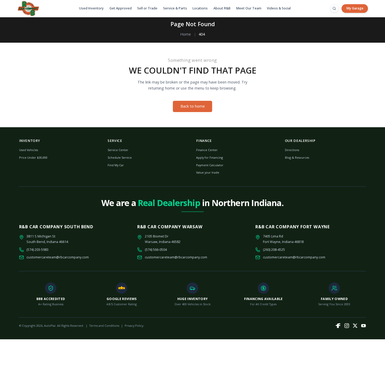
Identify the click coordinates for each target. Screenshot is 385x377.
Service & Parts (175, 8)
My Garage (354, 8)
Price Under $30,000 (33, 157)
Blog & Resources (297, 157)
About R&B (221, 8)
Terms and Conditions (104, 326)
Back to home (192, 106)
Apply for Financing (209, 157)
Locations (200, 8)
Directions (292, 150)
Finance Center (207, 150)
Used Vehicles (28, 150)
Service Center (118, 150)
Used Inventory (91, 8)
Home (185, 34)
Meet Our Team (248, 8)
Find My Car (116, 165)
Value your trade (207, 172)
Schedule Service (120, 157)
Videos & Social (279, 8)
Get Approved (120, 8)
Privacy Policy (134, 326)
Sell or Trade (147, 8)
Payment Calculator (209, 165)
